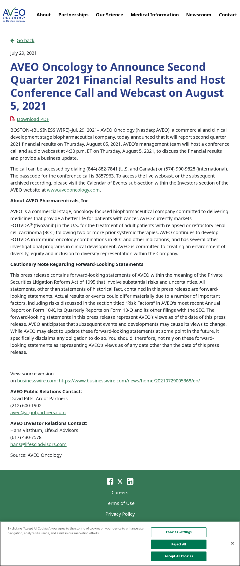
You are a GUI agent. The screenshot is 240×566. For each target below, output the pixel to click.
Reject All (178, 544)
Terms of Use (120, 503)
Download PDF (33, 119)
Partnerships (73, 14)
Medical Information (155, 14)
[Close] (232, 543)
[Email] (110, 481)
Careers (120, 492)
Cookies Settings (178, 532)
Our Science (109, 14)
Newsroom (198, 14)
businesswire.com (36, 380)
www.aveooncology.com (73, 190)
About (44, 14)
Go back (25, 40)
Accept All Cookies (179, 556)
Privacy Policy (120, 514)
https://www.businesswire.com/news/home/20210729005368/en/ (129, 380)
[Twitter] (120, 481)
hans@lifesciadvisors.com (38, 444)
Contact (228, 14)
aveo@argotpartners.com (38, 412)
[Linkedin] (130, 481)
